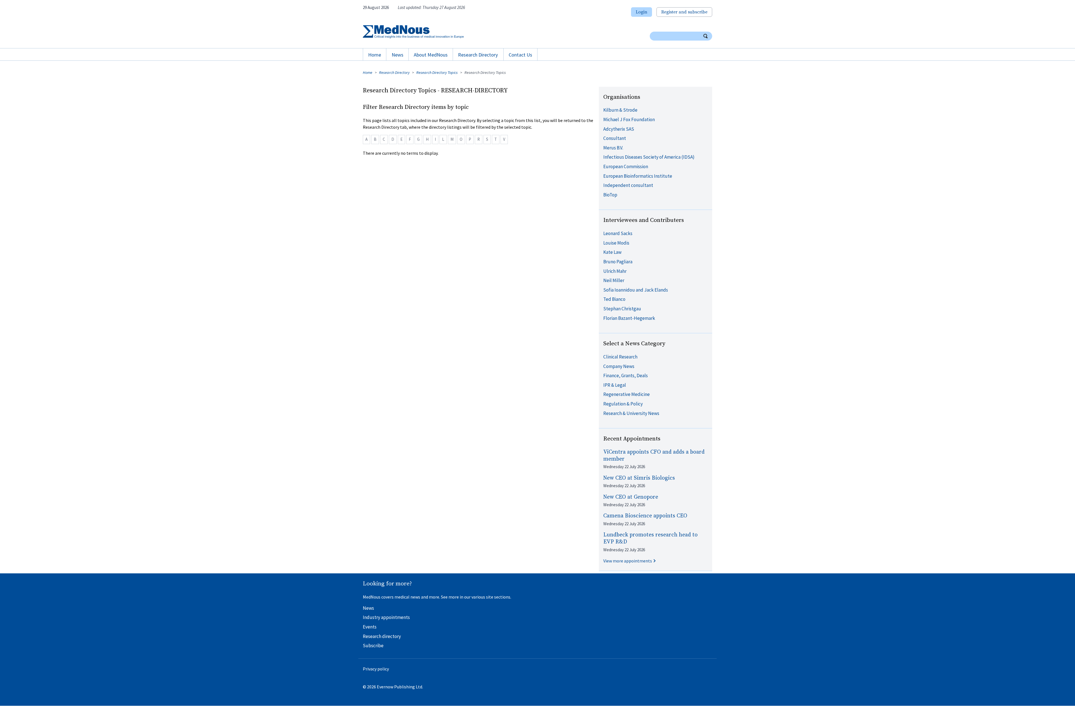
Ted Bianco (614, 299)
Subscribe (373, 645)
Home (374, 54)
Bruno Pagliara (617, 262)
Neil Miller (613, 280)
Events (370, 627)
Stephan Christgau (622, 309)
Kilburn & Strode (620, 110)
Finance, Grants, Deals (625, 375)
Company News (618, 366)
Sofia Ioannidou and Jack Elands (635, 290)
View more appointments (627, 561)
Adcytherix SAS (618, 129)
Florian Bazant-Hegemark (629, 318)
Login (641, 12)
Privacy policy (376, 669)
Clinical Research (620, 357)
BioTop (610, 195)
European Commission (625, 166)
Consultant (614, 138)
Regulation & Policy (623, 404)
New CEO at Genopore (630, 497)
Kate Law (612, 252)
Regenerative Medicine (626, 394)
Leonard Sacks (617, 233)
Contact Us (520, 54)
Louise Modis (616, 243)
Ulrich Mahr (615, 271)
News (397, 54)
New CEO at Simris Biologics (639, 478)
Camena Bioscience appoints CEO (645, 515)
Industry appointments (386, 617)
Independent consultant (628, 185)
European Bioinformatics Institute (637, 176)
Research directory (382, 636)
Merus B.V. (613, 148)
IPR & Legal (614, 385)
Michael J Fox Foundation (629, 119)
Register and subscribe (684, 12)
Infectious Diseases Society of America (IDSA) (649, 157)
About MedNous (431, 54)
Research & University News (631, 413)
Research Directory (478, 54)
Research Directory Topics (437, 72)
